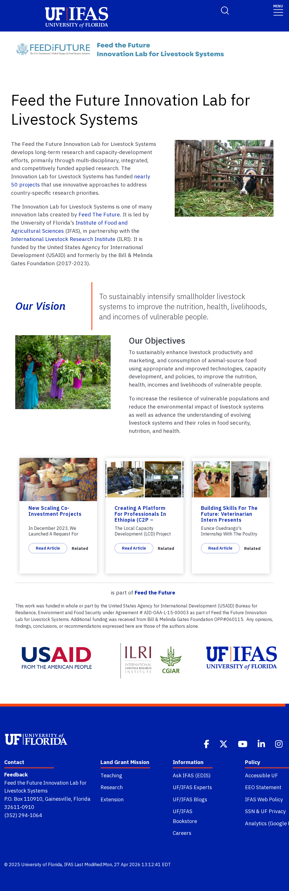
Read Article (48, 548)
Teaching (111, 775)
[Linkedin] (262, 743)
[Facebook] (207, 743)
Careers (182, 832)
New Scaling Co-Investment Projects (55, 511)
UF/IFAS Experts (192, 787)
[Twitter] (224, 743)
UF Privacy (273, 811)
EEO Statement (263, 787)
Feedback (16, 774)
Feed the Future (155, 592)
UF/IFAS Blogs (190, 799)
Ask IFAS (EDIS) (192, 775)
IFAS (68, 864)
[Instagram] (279, 743)
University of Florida (41, 864)
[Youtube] (243, 743)
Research (111, 787)
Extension (112, 799)
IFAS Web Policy (264, 799)
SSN (250, 811)
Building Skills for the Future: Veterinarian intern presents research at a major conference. (229, 520)
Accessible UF (261, 775)
